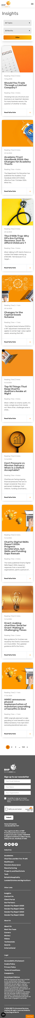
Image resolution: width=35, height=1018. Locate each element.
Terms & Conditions (12, 970)
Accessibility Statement (14, 961)
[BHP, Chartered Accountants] (6, 4)
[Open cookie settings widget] (3, 1014)
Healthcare (9, 862)
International (9, 948)
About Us (8, 926)
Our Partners (9, 903)
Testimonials (9, 942)
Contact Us (9, 896)
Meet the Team (10, 929)
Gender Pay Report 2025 (14, 906)
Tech (6, 874)
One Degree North (12, 1012)
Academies (8, 856)
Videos (7, 939)
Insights (7, 893)
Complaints (9, 973)
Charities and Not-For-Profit (16, 859)
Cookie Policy (9, 964)
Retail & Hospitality (12, 877)
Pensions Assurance (12, 865)
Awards (7, 945)
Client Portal (9, 899)
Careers (7, 932)
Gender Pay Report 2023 (14, 912)
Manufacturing (10, 868)
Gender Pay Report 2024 (14, 909)
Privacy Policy (10, 967)
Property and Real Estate (14, 871)
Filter (18, 37)
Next (27, 747)
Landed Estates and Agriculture (17, 880)
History (7, 936)
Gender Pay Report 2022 (14, 915)
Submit (8, 817)
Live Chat (30, 1016)
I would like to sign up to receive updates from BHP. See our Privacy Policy (18, 800)
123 (23, 747)
